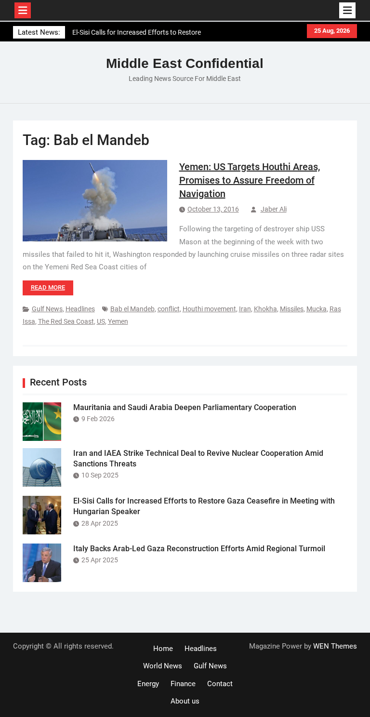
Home (163, 648)
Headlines (80, 309)
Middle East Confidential (185, 63)
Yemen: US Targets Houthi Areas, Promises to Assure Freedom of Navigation (249, 180)
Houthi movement (209, 309)
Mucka (316, 309)
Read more (48, 287)
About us (185, 701)
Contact (220, 683)
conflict (169, 309)
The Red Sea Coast (66, 321)
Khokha (265, 309)
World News (162, 666)
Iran (245, 309)
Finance (183, 683)
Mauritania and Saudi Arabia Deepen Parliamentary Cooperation (184, 407)
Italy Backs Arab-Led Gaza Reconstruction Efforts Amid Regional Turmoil (199, 548)
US (101, 321)
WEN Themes (335, 646)
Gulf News (47, 309)
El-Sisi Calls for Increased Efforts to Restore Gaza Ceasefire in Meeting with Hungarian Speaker (136, 36)
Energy (148, 683)
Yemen (118, 321)
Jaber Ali (274, 209)
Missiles (292, 309)
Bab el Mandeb (132, 309)
